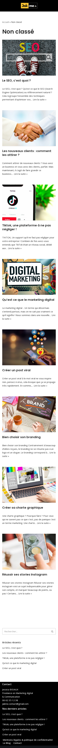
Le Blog (7, 742)
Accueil (5, 22)
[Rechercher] (52, 631)
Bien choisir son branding (21, 437)
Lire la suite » (39, 99)
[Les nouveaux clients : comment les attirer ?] (29, 128)
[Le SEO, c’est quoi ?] (29, 58)
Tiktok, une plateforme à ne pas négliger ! (26, 227)
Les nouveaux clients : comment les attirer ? (26, 153)
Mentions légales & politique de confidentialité (28, 739)
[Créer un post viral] (29, 347)
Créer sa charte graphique (22, 507)
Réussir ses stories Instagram (24, 574)
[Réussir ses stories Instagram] (29, 552)
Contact (17, 742)
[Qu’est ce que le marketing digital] (29, 277)
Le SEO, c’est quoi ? (16, 80)
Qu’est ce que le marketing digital (28, 300)
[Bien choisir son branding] (29, 414)
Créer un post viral (16, 370)
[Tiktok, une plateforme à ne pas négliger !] (29, 202)
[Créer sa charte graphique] (29, 485)
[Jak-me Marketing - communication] (29, 5)
